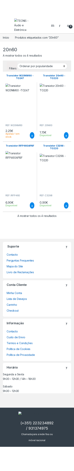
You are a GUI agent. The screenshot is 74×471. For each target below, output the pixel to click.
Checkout (13, 310)
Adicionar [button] (28, 135)
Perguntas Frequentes (20, 260)
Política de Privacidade (21, 354)
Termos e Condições (19, 343)
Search (53, 25)
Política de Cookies (18, 349)
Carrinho (12, 304)
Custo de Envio (16, 337)
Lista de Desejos (17, 298)
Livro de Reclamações (20, 272)
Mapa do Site (15, 266)
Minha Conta (14, 293)
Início (6, 37)
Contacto (12, 254)
